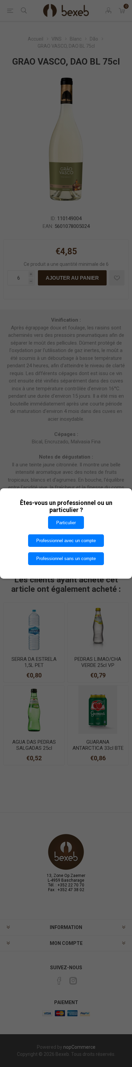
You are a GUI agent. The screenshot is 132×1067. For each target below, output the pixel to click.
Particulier (66, 522)
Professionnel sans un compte (66, 558)
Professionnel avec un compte (66, 540)
